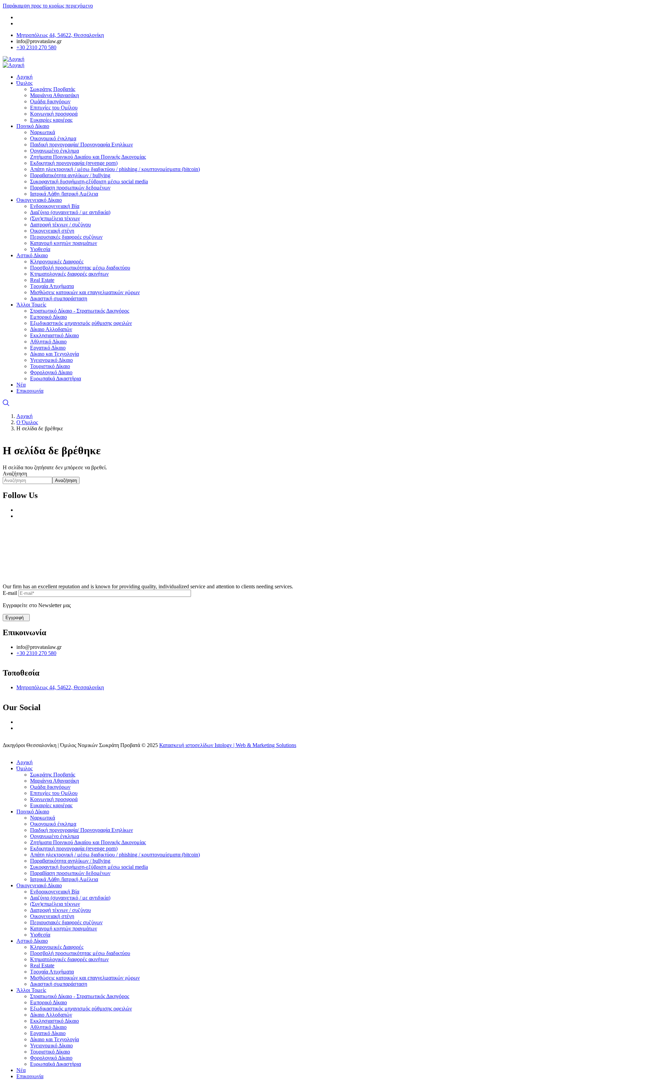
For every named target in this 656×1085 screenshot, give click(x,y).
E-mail (10, 593)
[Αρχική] (13, 59)
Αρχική (24, 416)
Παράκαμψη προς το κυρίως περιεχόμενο (48, 6)
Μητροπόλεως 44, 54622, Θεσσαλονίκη (60, 35)
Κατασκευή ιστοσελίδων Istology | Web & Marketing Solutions (227, 745)
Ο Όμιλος (27, 422)
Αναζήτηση (15, 473)
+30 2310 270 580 (36, 47)
